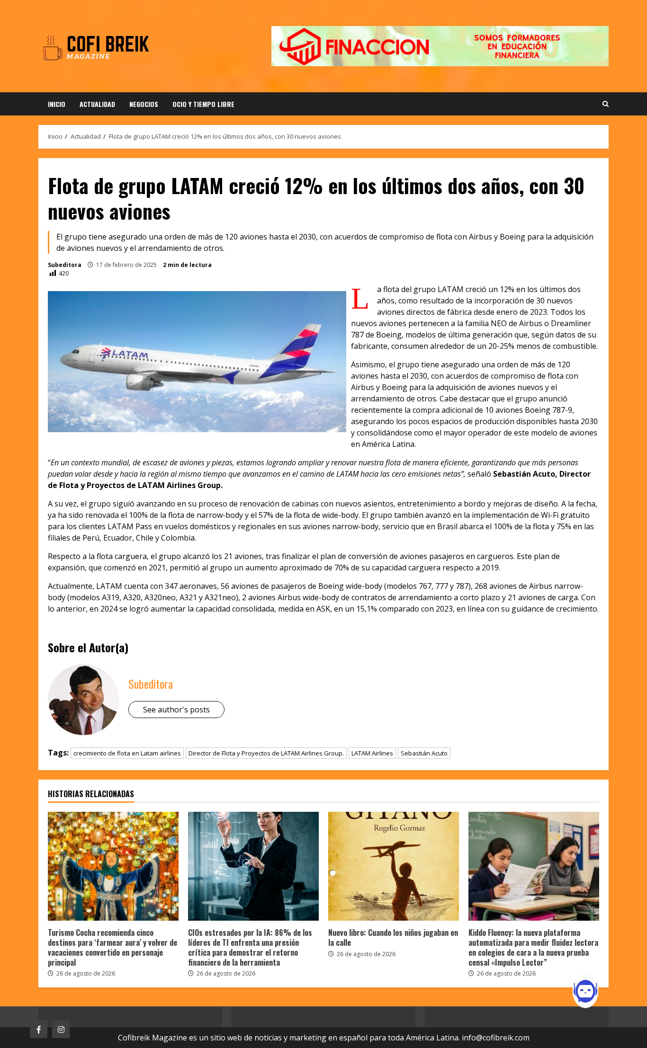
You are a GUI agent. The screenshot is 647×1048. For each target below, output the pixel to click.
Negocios (143, 104)
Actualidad (97, 104)
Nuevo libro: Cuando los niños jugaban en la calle (393, 866)
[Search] (605, 104)
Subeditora (64, 265)
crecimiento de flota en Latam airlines (127, 753)
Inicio (56, 104)
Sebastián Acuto (424, 753)
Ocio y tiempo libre (203, 104)
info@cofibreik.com (496, 1037)
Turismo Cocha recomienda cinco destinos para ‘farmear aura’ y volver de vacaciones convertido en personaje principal (113, 866)
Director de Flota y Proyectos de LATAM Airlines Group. (266, 753)
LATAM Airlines (372, 753)
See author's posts (176, 709)
